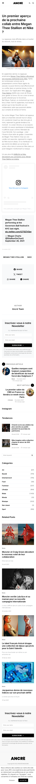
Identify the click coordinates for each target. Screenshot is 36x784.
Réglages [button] (12, 780)
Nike (29, 257)
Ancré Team (18, 309)
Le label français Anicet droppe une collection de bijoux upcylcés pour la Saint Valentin (18, 646)
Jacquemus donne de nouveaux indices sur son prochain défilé (17, 691)
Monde (4, 497)
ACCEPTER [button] (23, 780)
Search (32, 455)
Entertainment (7, 478)
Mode (13, 379)
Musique (5, 501)
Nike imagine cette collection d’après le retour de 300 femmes (23, 442)
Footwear (5, 486)
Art (3, 470)
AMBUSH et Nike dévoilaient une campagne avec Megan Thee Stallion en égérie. (16, 156)
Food (4, 482)
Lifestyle (10, 400)
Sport (4, 509)
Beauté (4, 474)
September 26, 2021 (14, 241)
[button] (3, 3)
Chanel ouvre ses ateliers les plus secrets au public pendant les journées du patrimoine (23, 428)
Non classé (6, 505)
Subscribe (17, 345)
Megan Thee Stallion (13, 257)
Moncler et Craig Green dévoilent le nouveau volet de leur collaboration (18, 554)
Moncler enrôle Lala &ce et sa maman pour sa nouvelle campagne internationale (16, 599)
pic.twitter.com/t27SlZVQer (18, 231)
